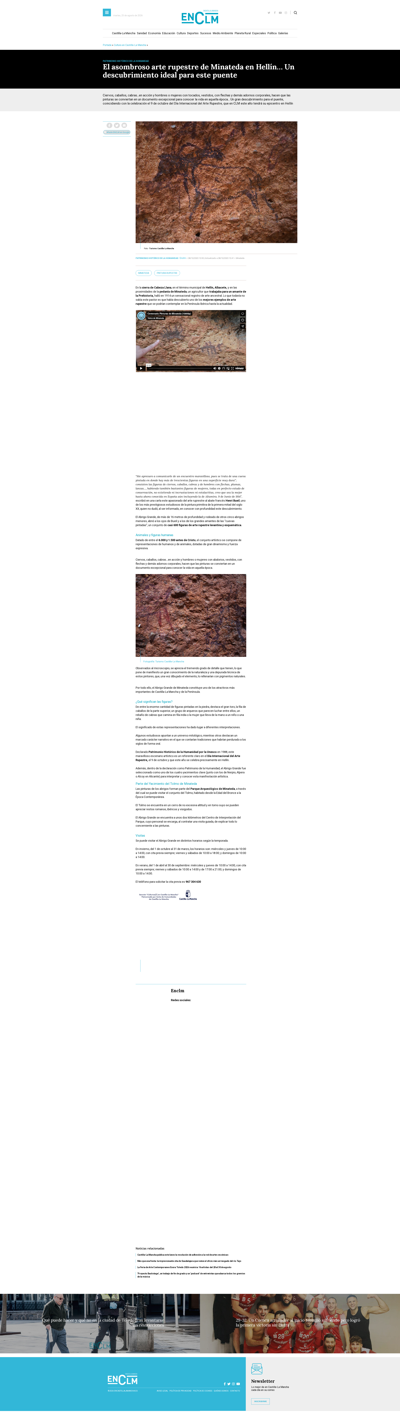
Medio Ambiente (223, 33)
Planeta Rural (243, 33)
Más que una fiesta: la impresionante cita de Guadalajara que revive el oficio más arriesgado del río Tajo (189, 1261)
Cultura (181, 33)
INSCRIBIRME (260, 1401)
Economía (154, 33)
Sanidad (142, 33)
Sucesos (205, 33)
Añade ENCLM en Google (117, 132)
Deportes (193, 33)
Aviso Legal (162, 1391)
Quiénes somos (221, 1391)
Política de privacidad (181, 1391)
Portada (107, 45)
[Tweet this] (117, 125)
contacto (235, 1391)
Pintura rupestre (167, 273)
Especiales (259, 33)
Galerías (283, 33)
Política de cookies (202, 1391)
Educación (168, 33)
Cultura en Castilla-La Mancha (130, 45)
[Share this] (109, 125)
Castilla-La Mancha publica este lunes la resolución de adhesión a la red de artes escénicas (182, 1255)
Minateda (143, 273)
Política (272, 33)
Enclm (183, 258)
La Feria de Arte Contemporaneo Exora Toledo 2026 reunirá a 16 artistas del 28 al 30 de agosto (184, 1267)
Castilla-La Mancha (123, 33)
